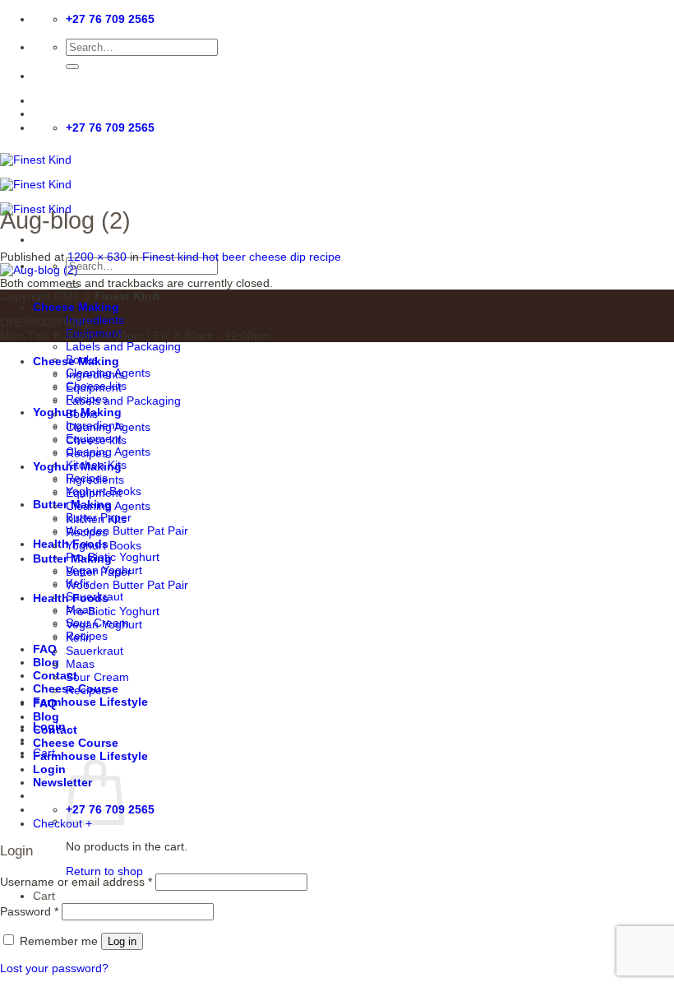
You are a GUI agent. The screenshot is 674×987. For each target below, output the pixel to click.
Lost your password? (54, 968)
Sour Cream (97, 676)
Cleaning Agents (108, 451)
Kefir (78, 637)
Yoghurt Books (103, 545)
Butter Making (72, 558)
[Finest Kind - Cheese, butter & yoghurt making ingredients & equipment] (36, 184)
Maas (80, 663)
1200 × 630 (97, 256)
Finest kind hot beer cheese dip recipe (241, 256)
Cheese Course (75, 742)
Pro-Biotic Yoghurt (112, 556)
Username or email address (76, 881)
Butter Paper (99, 571)
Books (82, 413)
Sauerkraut (94, 650)
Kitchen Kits (96, 519)
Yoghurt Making (77, 466)
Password (29, 911)
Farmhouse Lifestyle (90, 701)
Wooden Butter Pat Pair (127, 530)
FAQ (45, 649)
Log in (122, 941)
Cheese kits (96, 440)
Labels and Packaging (123, 346)
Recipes (87, 453)
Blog (46, 662)
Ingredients (95, 320)
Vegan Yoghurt (104, 624)
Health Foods (70, 598)
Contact (55, 729)
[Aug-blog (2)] (39, 269)
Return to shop (104, 871)
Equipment (94, 387)
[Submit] (72, 66)
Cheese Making (76, 306)
